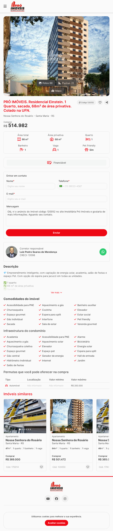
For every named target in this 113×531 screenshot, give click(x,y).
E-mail (10, 193)
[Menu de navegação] (5, 6)
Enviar (56, 232)
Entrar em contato (16, 175)
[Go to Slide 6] (30, 429)
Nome (10, 181)
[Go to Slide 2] (22, 429)
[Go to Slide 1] (20, 429)
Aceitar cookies (56, 522)
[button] (56, 56)
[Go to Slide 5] (28, 429)
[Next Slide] (106, 56)
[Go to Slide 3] (24, 429)
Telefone (64, 181)
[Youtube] (47, 498)
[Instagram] (65, 498)
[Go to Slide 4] (26, 429)
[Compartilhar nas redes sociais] (106, 102)
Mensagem (12, 206)
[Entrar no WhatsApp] (103, 251)
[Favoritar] (100, 102)
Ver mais (55, 292)
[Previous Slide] (6, 56)
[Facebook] (56, 498)
